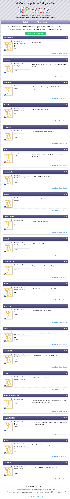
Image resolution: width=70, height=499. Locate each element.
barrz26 (6, 239)
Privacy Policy (39, 496)
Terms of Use (31, 496)
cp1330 (6, 105)
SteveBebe (7, 463)
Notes (60, 53)
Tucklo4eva (7, 82)
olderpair (7, 60)
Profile (53, 53)
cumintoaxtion (9, 261)
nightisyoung (8, 37)
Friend (65, 53)
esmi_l (6, 149)
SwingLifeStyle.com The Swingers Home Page (38, 15)
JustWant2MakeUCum (11, 395)
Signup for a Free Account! (35, 33)
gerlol (6, 328)
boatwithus (7, 306)
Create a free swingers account (21, 29)
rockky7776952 (9, 216)
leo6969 (6, 440)
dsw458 (6, 194)
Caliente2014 (8, 351)
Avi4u (6, 373)
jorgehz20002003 (9, 418)
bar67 (6, 284)
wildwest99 (7, 127)
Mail (57, 53)
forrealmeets (8, 172)
